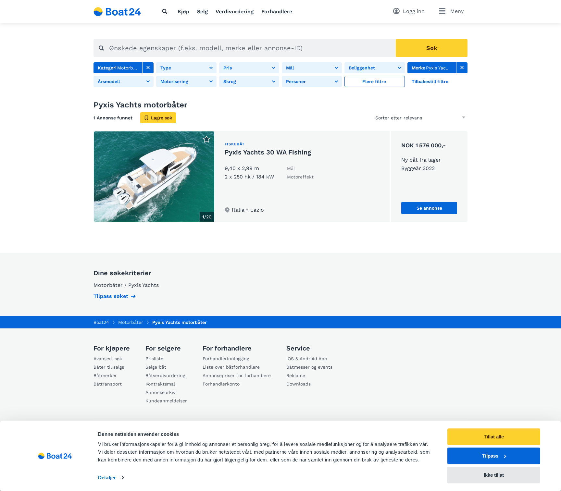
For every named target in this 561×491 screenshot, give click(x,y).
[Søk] (166, 11)
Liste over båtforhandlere (231, 367)
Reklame (295, 375)
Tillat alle (494, 436)
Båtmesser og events (309, 367)
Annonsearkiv (160, 392)
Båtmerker (105, 375)
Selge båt (155, 367)
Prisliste (154, 358)
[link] (148, 67)
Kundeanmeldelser (166, 400)
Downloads (298, 384)
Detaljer (107, 478)
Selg (202, 11)
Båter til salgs (109, 367)
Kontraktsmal (160, 384)
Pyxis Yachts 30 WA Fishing (268, 152)
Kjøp (183, 11)
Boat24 (101, 322)
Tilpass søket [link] (111, 296)
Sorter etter (388, 117)
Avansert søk (108, 358)
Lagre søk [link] (161, 117)
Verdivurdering (235, 11)
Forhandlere (276, 11)
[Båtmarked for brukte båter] (117, 11)
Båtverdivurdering (165, 375)
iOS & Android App (306, 358)
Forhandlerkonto (221, 384)
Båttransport (108, 384)
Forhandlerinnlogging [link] (226, 358)
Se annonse (429, 208)
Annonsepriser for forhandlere (237, 375)
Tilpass (490, 456)
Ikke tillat (494, 475)
